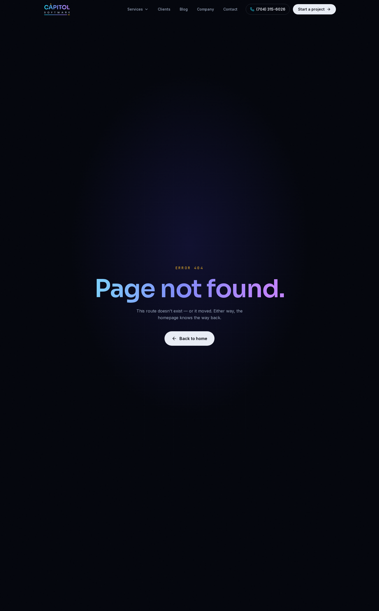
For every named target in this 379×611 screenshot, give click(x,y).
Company (205, 9)
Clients (164, 9)
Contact (230, 9)
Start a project (311, 9)
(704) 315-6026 (270, 9)
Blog (184, 9)
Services (135, 9)
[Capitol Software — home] (57, 9)
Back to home (193, 338)
